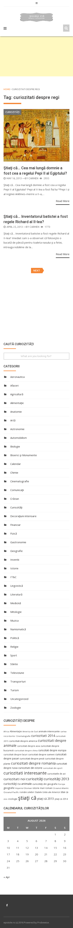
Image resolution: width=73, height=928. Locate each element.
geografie (9, 788)
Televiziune (17, 673)
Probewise (43, 922)
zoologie (12, 798)
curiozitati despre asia (28, 745)
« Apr (7, 877)
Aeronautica (17, 377)
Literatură (16, 594)
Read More (62, 201)
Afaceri (14, 385)
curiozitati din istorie (30, 768)
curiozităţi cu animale (18, 784)
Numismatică (18, 629)
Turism (14, 690)
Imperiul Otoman (23, 788)
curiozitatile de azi (56, 773)
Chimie (14, 472)
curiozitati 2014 (43, 735)
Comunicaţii (17, 490)
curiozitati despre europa (52, 750)
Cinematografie (19, 481)
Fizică (13, 533)
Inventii (14, 559)
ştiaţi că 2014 (61, 798)
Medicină (15, 603)
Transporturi (18, 681)
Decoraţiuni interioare (23, 516)
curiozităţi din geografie (45, 784)
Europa (61, 784)
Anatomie (16, 411)
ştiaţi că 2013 (45, 799)
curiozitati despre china (26, 750)
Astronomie (17, 429)
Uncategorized (19, 699)
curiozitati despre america (23, 741)
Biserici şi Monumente (23, 455)
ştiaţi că (27, 797)
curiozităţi (34, 778)
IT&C (13, 577)
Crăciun (14, 498)
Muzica (14, 620)
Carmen (33, 178)
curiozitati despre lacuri (15, 754)
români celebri (26, 792)
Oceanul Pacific (11, 792)
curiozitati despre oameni (41, 754)
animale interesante (49, 731)
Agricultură (16, 394)
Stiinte (14, 664)
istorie (36, 788)
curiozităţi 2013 (56, 778)
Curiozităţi (12, 112)
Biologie (15, 446)
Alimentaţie (17, 403)
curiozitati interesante (25, 773)
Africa (6, 731)
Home (7, 89)
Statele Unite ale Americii (47, 792)
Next (36, 270)
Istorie (14, 568)
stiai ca (64, 792)
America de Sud (30, 731)
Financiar (15, 525)
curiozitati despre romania (33, 763)
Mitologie (16, 612)
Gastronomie (18, 542)
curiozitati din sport (52, 768)
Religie (14, 646)
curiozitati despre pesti (32, 758)
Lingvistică (16, 585)
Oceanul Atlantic (61, 788)
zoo (5, 799)
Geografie (16, 551)
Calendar (15, 464)
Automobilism (18, 437)
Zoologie (15, 707)
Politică (14, 638)
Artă (12, 420)
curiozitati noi (14, 779)
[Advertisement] (36, 56)
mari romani (46, 788)
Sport (13, 655)
